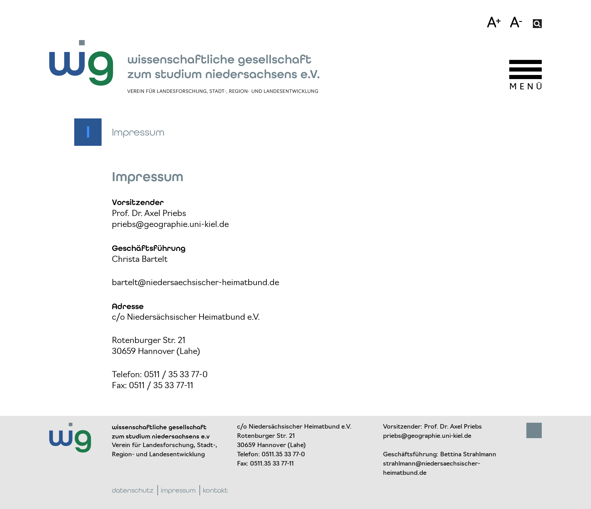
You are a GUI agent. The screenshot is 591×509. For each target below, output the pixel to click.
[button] (537, 23)
